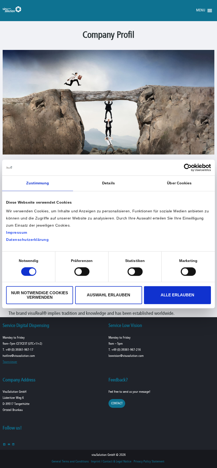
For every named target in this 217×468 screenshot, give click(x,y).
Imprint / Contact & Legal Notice (111, 461)
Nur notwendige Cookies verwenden (39, 295)
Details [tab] (108, 183)
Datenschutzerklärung (27, 239)
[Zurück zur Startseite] (12, 11)
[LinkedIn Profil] (13, 444)
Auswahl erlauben (108, 295)
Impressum (16, 232)
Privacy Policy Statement (149, 461)
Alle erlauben (177, 295)
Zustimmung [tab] (37, 183)
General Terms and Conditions (70, 461)
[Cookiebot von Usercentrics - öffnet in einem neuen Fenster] (188, 167)
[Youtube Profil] (9, 444)
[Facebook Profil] (4, 444)
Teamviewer (10, 362)
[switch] (81, 272)
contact (117, 403)
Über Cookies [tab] (179, 183)
